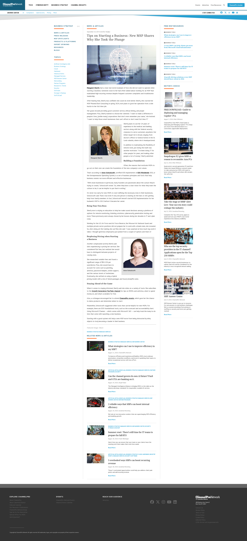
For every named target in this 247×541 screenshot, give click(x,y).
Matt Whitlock (178, 119)
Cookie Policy (200, 517)
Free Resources (216, 5)
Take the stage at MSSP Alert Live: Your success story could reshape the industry (178, 204)
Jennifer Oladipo (105, 32)
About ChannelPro (15, 500)
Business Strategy (59, 5)
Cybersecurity (42, 5)
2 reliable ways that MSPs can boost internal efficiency (177, 57)
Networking (58, 81)
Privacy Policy (200, 515)
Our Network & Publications (19, 507)
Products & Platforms (65, 41)
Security (56, 88)
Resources (59, 47)
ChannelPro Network (125, 353)
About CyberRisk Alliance (17, 502)
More (55, 13)
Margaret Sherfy (93, 88)
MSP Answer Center (60, 78)
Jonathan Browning (124, 411)
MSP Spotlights (61, 39)
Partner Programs (59, 83)
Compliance (30, 13)
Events (197, 5)
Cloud (56, 69)
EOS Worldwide (143, 173)
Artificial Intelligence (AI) (62, 64)
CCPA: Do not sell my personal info (207, 522)
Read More (111, 363)
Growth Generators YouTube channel (106, 291)
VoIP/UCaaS (58, 95)
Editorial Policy (200, 520)
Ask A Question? (15, 517)
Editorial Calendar (15, 505)
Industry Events (59, 74)
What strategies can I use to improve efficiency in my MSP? (177, 36)
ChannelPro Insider (236, 5)
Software (57, 90)
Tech (31, 5)
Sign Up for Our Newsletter (18, 512)
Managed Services (60, 76)
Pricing (49, 13)
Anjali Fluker (122, 383)
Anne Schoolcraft (108, 173)
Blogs (57, 50)
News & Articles (61, 33)
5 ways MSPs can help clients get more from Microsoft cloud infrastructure (178, 46)
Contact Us (199, 508)
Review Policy (200, 510)
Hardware (57, 71)
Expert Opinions (61, 44)
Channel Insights (78, 5)
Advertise (205, 5)
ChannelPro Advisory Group (18, 510)
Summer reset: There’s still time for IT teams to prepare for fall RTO (178, 67)
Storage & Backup (60, 93)
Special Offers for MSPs (17, 515)
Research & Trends (60, 86)
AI (23, 13)
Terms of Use (200, 513)
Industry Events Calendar (64, 502)
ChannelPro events (127, 298)
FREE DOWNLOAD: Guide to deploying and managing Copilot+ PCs (177, 112)
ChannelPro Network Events (65, 500)
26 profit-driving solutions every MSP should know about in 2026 (178, 78)
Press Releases (61, 36)
